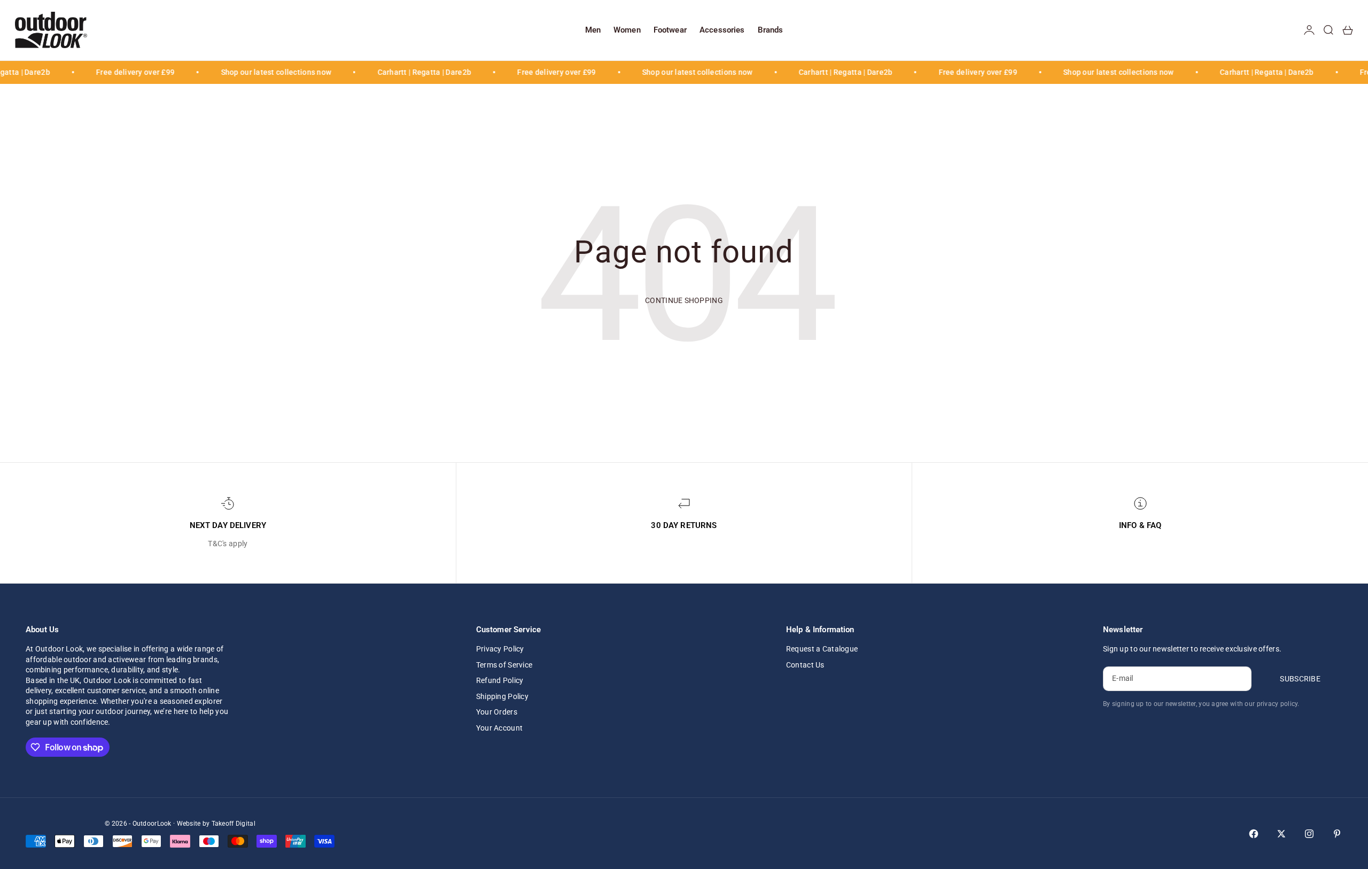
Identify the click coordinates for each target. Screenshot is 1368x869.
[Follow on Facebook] (1253, 833)
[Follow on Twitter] (1281, 833)
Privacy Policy (500, 649)
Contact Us (805, 665)
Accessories (722, 30)
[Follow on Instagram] (1309, 833)
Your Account (499, 728)
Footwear (670, 30)
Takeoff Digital (233, 823)
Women (627, 30)
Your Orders (496, 712)
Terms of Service (504, 665)
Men (593, 30)
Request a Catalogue (822, 649)
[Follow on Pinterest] (1337, 833)
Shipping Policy (502, 696)
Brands (770, 30)
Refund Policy (500, 680)
